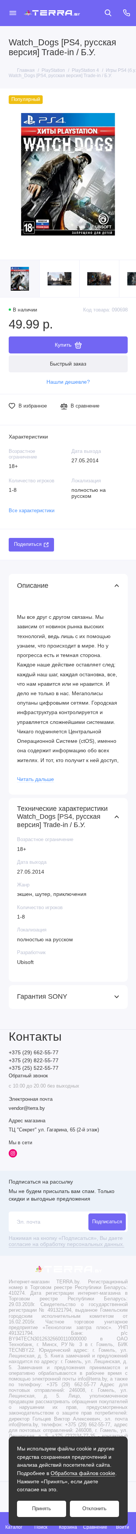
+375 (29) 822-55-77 (34, 1060)
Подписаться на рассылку (41, 1181)
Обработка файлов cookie (83, 1473)
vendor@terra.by (27, 1108)
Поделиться (28, 544)
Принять (41, 1508)
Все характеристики (31, 510)
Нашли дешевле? (68, 382)
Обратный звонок (28, 1075)
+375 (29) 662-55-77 (34, 1052)
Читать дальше (35, 779)
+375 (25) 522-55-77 (34, 1068)
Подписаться (107, 1221)
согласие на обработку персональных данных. (66, 1244)
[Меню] (13, 13)
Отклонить (94, 1508)
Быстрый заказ (68, 364)
